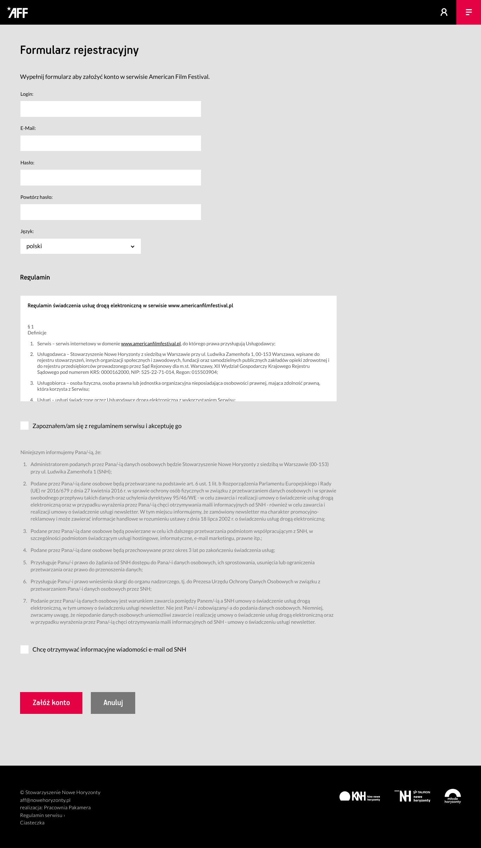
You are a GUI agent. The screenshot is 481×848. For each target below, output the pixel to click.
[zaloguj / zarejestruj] (444, 12)
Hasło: (27, 162)
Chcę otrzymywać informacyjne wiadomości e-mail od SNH (109, 649)
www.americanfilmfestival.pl (151, 343)
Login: (26, 94)
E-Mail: (28, 128)
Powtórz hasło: (36, 197)
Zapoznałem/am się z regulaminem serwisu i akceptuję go (107, 425)
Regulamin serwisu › (42, 815)
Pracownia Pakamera (67, 808)
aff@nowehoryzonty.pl (45, 800)
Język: (27, 231)
